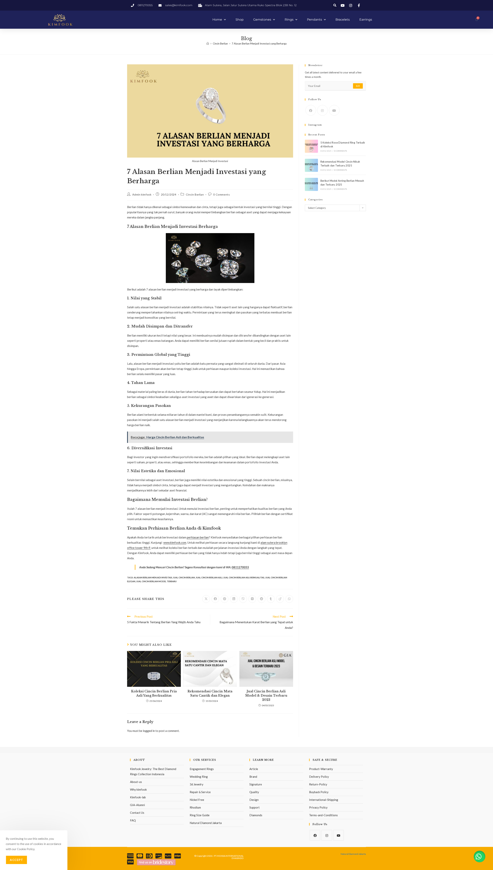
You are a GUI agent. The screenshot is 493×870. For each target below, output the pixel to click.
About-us (136, 782)
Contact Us (137, 812)
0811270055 (240, 567)
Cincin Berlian (195, 194)
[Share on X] (206, 599)
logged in (149, 730)
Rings (289, 19)
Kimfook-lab (138, 797)
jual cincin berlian (184, 577)
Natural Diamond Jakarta (206, 823)
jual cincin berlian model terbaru (156, 581)
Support (254, 807)
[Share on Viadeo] (280, 599)
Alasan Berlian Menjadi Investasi (153, 577)
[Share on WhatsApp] (289, 599)
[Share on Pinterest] (224, 599)
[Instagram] (322, 110)
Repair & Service (200, 792)
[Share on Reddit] (261, 599)
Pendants (314, 19)
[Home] (207, 43)
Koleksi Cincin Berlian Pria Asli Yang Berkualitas (154, 693)
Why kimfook (138, 789)
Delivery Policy (319, 776)
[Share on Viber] (243, 599)
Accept (16, 860)
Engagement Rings (202, 769)
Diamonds (255, 815)
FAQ (133, 820)
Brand (253, 776)
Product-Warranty (321, 769)
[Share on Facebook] (215, 599)
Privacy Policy (318, 807)
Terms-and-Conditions (323, 815)
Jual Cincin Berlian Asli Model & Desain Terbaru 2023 (266, 695)
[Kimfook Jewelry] (156, 862)
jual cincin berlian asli (209, 577)
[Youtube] (334, 110)
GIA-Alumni (137, 805)
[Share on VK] (252, 599)
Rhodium (195, 807)
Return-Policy (318, 784)
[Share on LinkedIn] (234, 599)
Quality (254, 792)
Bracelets (342, 19)
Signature (255, 784)
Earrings (365, 19)
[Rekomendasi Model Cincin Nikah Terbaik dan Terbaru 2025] (311, 165)
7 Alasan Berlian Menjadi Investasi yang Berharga (259, 43)
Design (254, 799)
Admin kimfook (142, 194)
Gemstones (262, 19)
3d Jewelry (196, 784)
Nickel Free (197, 799)
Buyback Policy (319, 792)
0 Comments (221, 194)
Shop (240, 19)
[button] (335, 5)
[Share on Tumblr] (271, 599)
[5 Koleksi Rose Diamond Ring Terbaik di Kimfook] (311, 146)
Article (253, 769)
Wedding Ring (199, 776)
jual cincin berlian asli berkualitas (243, 577)
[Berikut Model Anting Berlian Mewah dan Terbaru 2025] (311, 184)
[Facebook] (310, 110)
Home (217, 19)
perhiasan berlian (198, 537)
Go (358, 85)
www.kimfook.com (174, 542)
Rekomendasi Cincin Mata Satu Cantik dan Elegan (210, 693)
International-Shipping (323, 799)
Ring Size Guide (200, 815)
